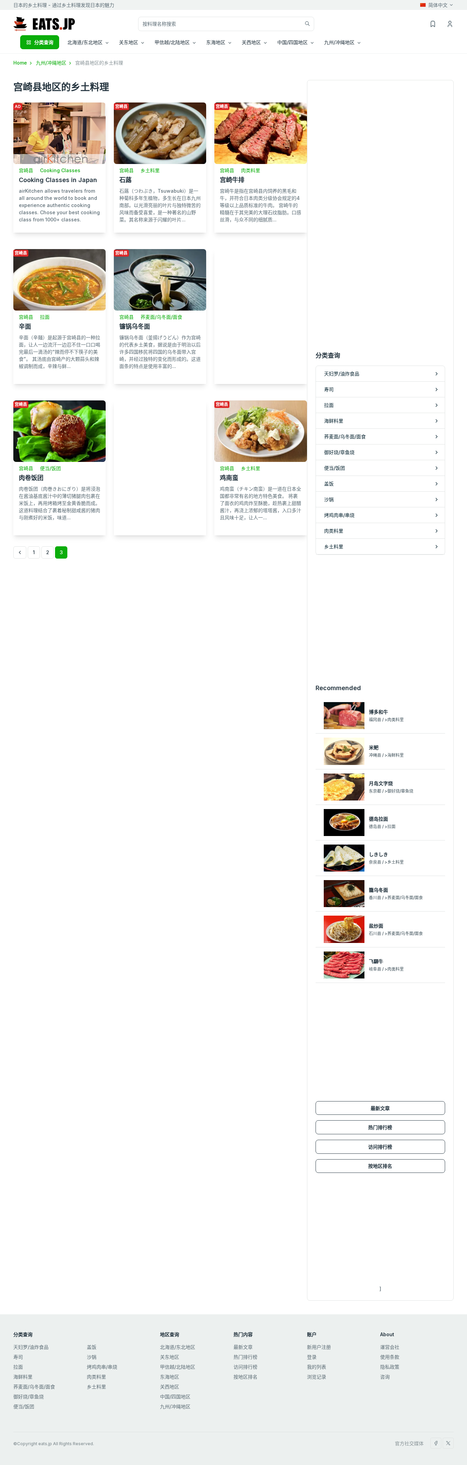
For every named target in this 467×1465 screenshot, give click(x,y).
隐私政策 (389, 1367)
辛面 (25, 326)
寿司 (18, 1357)
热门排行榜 (380, 1127)
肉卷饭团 (31, 477)
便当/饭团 (50, 468)
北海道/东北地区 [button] (85, 42)
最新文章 (380, 1108)
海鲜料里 (22, 1377)
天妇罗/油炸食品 (31, 1347)
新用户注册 (319, 1347)
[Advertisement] (260, 314)
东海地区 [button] (215, 42)
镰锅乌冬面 (134, 326)
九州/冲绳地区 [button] (339, 42)
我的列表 (316, 1367)
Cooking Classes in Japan (58, 179)
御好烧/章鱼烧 (28, 1396)
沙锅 (91, 1357)
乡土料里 (150, 170)
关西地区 (169, 1386)
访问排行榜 (380, 1147)
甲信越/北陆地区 (177, 1367)
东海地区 (169, 1377)
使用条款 (389, 1357)
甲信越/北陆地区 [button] (172, 42)
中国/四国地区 (175, 1396)
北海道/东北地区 (177, 1347)
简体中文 (438, 5)
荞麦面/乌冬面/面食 (161, 317)
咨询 (385, 1377)
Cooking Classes (60, 170)
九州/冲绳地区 (52, 63)
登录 (312, 1357)
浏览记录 (316, 1377)
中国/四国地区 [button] (292, 42)
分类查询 (43, 42)
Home (20, 63)
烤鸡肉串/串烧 (102, 1367)
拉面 (45, 317)
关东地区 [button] (128, 42)
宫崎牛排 (232, 179)
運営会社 (389, 1347)
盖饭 (91, 1347)
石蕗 (125, 179)
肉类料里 (250, 170)
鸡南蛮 (229, 477)
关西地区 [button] (251, 42)
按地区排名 (380, 1166)
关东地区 (169, 1357)
